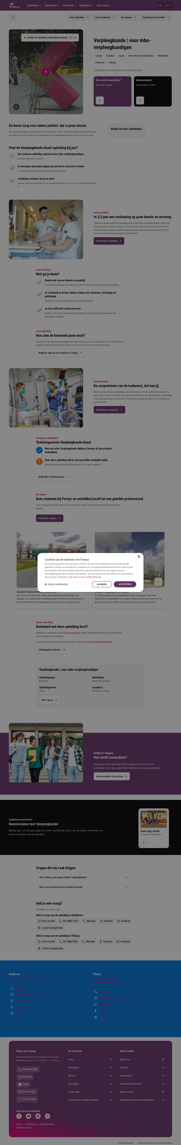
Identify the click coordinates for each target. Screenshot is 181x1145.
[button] (56, 584)
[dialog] (90, 572)
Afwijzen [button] (102, 584)
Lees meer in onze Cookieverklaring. (84, 577)
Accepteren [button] (125, 584)
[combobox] (139, 556)
